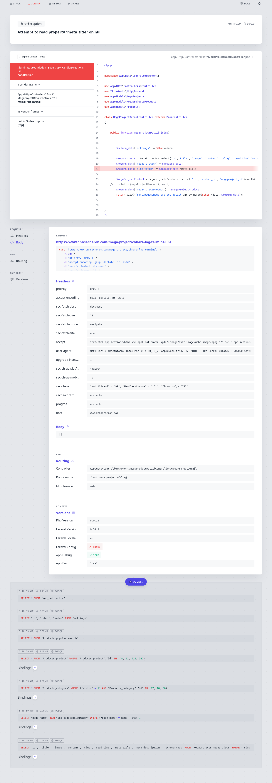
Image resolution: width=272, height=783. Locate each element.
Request (15, 229)
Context (15, 272)
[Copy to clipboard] (250, 250)
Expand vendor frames (33, 56)
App (12, 254)
